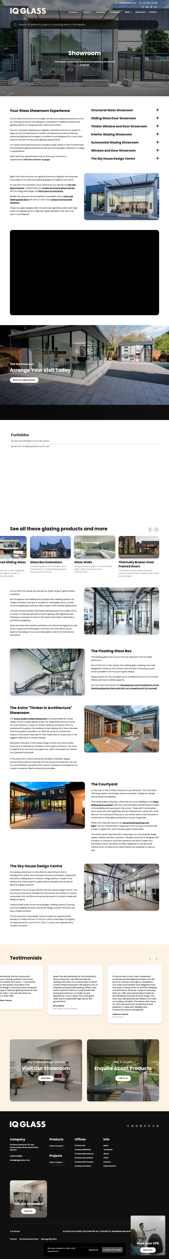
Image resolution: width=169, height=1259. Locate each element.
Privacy (13, 1239)
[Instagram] (151, 6)
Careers (107, 1162)
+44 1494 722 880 (149, 2)
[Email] (142, 6)
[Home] (28, 13)
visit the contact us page (36, 159)
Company (115, 12)
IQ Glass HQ (80, 1145)
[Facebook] (153, 1125)
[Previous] (150, 529)
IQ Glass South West (84, 1158)
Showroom (140, 12)
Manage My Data (49, 1239)
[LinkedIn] (146, 6)
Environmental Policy (29, 1239)
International (109, 1166)
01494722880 (16, 1156)
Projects (86, 12)
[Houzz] (149, 1125)
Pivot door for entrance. (50, 191)
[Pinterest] (145, 1125)
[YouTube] (140, 1125)
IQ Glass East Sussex (84, 1162)
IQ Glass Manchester (84, 1154)
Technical (100, 12)
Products (73, 12)
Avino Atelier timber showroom (30, 718)
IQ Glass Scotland (83, 1166)
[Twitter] (157, 1125)
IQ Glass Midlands (83, 1149)
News (127, 12)
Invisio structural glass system (58, 188)
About (106, 1154)
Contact (153, 12)
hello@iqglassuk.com (127, 2)
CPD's (106, 1158)
